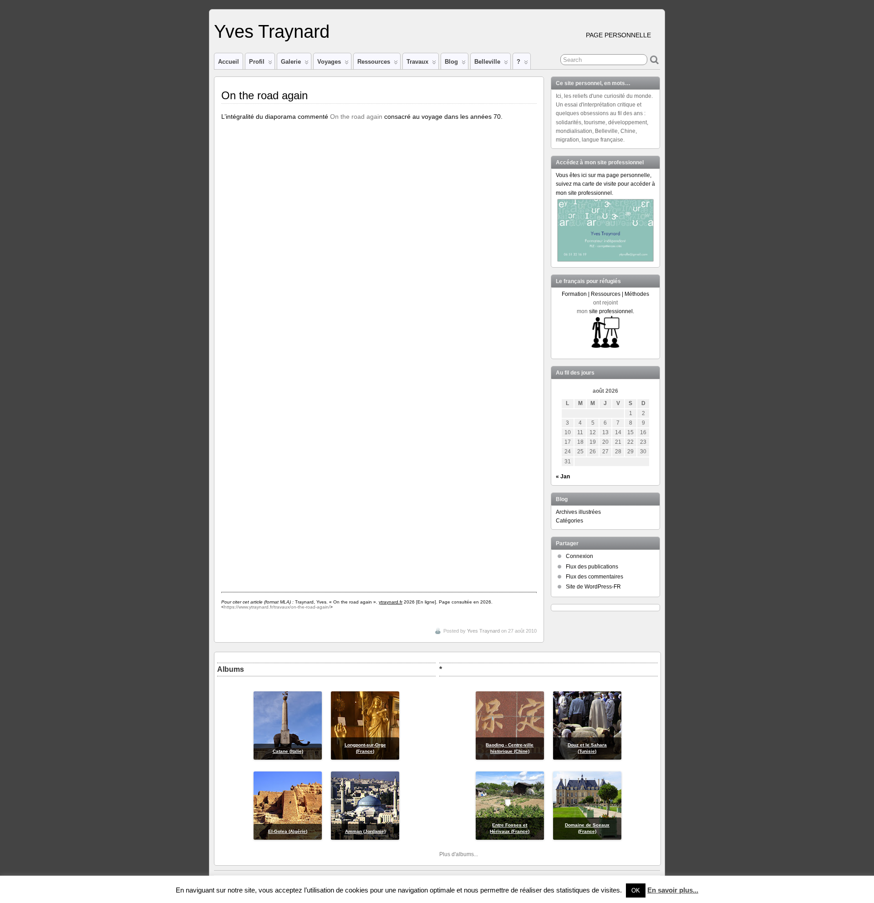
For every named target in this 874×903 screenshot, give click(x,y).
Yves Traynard (272, 31)
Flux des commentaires (594, 576)
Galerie (291, 61)
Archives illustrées (578, 512)
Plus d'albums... (458, 854)
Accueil (228, 61)
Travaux (417, 61)
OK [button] (635, 890)
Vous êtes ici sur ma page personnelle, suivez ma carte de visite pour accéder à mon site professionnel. (605, 184)
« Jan (563, 476)
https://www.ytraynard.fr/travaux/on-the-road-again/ (277, 606)
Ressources (373, 61)
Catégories (569, 520)
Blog (451, 61)
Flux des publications (592, 566)
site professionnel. (611, 311)
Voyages (329, 61)
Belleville (487, 61)
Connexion (579, 556)
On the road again (356, 116)
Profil (256, 61)
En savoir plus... (672, 890)
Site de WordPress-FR (593, 586)
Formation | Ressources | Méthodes (605, 294)
